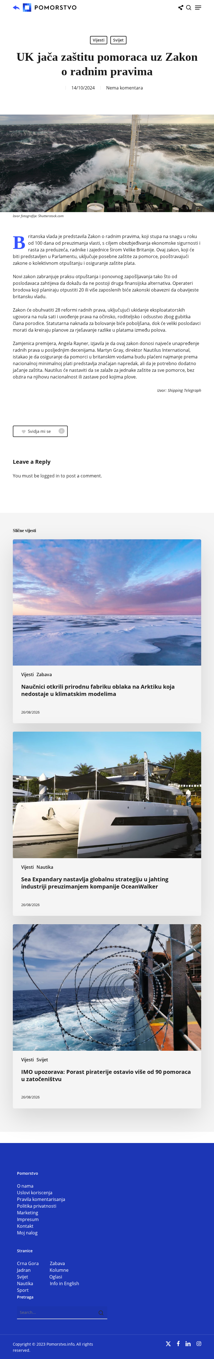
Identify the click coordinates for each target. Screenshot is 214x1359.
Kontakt (25, 1226)
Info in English (64, 1283)
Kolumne (59, 1270)
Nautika (45, 867)
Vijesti (98, 40)
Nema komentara (124, 88)
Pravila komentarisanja (41, 1199)
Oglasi (55, 1277)
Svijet (118, 40)
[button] (198, 7)
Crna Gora (33, 1263)
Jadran (33, 1270)
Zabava (44, 674)
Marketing (27, 1213)
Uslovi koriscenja (34, 1193)
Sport (23, 1290)
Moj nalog (27, 1233)
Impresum (28, 1219)
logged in (50, 476)
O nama (25, 1186)
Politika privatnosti (36, 1206)
